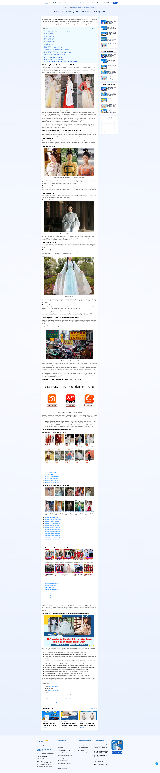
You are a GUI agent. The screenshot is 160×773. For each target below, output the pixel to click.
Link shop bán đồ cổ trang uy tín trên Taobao (55, 57)
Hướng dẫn (74, 2)
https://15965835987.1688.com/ (51, 465)
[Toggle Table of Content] (93, 28)
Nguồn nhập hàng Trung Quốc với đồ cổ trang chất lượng (57, 49)
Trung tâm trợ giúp (81, 744)
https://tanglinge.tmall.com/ (50, 595)
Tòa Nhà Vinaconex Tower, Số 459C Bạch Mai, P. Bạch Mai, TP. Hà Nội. (101, 746)
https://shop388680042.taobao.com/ (52, 531)
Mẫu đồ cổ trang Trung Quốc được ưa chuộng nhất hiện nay (58, 31)
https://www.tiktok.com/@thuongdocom (56, 700)
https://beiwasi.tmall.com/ (50, 603)
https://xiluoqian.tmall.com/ (50, 593)
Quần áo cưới (48, 46)
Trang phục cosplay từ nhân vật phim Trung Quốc (56, 47)
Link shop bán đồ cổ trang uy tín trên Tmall (54, 59)
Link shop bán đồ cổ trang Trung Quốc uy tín (54, 54)
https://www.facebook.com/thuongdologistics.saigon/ (60, 698)
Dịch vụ (60, 2)
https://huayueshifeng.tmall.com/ (52, 589)
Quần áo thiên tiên (49, 44)
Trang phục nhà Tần (50, 38)
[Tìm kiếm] (104, 2)
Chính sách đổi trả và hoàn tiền (64, 765)
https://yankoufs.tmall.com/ (50, 601)
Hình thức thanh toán (62, 768)
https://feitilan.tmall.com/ (50, 591)
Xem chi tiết (45, 727)
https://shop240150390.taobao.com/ (52, 535)
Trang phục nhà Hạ (49, 33)
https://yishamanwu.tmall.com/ (51, 583)
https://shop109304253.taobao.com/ (52, 527)
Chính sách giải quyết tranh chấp (65, 758)
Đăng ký (115, 2)
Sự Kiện (94, 2)
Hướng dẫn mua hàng (82, 750)
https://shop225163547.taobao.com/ (52, 525)
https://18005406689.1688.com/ (51, 472)
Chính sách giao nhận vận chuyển (65, 755)
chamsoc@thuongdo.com (53, 690)
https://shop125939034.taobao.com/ (52, 521)
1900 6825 (99, 759)
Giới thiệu (55, 2)
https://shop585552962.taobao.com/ (52, 517)
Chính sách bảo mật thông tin (64, 750)
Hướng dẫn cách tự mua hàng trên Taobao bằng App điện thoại (69, 725)
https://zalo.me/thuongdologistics (54, 702)
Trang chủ (66, 7)
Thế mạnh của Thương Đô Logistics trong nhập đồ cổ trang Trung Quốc (60, 61)
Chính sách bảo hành (62, 752)
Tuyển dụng (99, 2)
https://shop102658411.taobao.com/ (52, 545)
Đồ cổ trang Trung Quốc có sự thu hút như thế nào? (56, 30)
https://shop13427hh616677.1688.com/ (53, 478)
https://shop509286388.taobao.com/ (52, 523)
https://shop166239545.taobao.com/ (52, 541)
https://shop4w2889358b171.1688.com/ (53, 476)
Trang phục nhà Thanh (50, 41)
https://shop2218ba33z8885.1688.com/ (53, 480)
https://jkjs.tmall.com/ (49, 587)
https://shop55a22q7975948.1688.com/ (53, 468)
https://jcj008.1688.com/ (50, 467)
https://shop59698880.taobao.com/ (52, 539)
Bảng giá (67, 2)
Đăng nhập (110, 2)
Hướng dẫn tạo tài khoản (83, 747)
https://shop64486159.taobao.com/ (52, 537)
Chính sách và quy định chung (64, 763)
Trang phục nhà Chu (50, 36)
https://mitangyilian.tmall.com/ (51, 599)
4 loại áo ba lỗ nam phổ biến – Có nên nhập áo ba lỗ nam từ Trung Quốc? (87, 725)
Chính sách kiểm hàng (62, 760)
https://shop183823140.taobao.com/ (52, 533)
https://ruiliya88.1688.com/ (50, 474)
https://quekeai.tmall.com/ (50, 585)
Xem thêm (94, 708)
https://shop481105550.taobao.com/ (52, 543)
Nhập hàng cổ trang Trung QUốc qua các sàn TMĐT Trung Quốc (58, 52)
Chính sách (82, 2)
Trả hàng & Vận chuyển (82, 752)
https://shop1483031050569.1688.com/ (53, 482)
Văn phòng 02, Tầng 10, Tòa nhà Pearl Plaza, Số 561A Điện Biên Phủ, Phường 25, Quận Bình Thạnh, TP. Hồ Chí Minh (101, 754)
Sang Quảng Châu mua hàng (51, 51)
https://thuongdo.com (53, 686)
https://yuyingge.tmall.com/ (50, 597)
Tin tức (89, 2)
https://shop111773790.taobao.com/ (52, 529)
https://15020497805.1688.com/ (51, 470)
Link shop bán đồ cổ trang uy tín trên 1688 (54, 56)
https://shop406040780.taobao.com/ (53, 519)
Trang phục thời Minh (50, 39)
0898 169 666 (98, 761)
